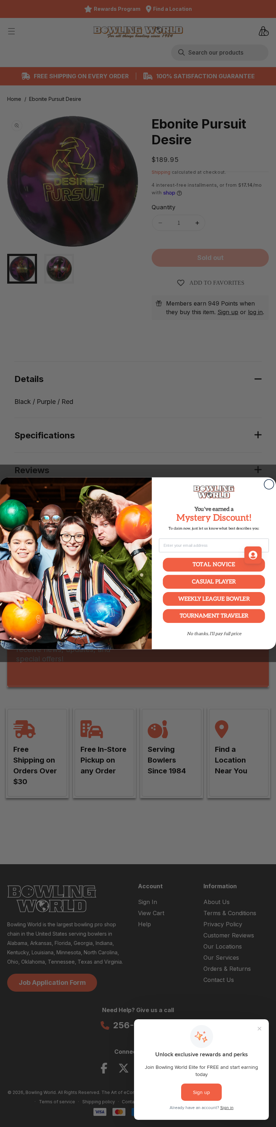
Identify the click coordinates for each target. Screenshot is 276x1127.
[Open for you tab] (253, 555)
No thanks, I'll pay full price (214, 634)
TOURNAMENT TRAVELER (214, 616)
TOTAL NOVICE (214, 565)
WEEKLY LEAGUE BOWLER (214, 599)
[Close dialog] (269, 484)
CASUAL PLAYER (214, 582)
